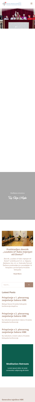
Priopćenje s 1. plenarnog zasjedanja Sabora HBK (15, 299)
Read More (17, 274)
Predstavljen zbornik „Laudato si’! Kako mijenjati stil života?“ (17, 252)
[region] (17, 18)
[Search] (29, 284)
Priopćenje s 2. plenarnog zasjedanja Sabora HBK (15, 315)
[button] (15, 26)
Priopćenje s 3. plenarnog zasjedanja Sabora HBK (15, 331)
